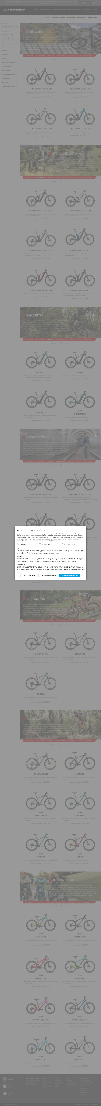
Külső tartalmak (70, 544)
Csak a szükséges (29, 575)
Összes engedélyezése (48, 575)
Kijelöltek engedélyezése (70, 575)
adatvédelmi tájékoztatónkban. (49, 540)
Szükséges (23, 544)
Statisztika (46, 544)
